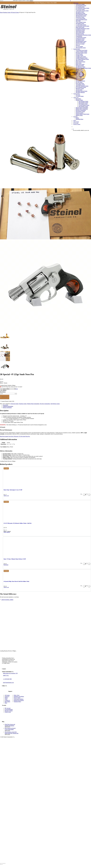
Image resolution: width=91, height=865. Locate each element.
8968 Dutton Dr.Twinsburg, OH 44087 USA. (10, 674)
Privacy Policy (17, 697)
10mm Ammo (9, 808)
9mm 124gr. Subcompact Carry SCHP (13, 489)
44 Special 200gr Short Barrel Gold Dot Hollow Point (16, 581)
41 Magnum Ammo (10, 810)
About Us (7, 696)
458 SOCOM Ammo (11, 779)
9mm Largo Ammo (10, 800)
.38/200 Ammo (9, 805)
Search (31, 0)
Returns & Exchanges (19, 700)
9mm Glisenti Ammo (11, 798)
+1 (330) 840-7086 (7, 679)
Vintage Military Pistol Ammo (13, 850)
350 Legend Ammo (10, 768)
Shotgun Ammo (7, 830)
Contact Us (7, 700)
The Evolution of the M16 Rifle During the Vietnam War (11, 732)
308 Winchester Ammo (11, 752)
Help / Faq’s (16, 695)
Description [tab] (5, 405)
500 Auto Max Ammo (11, 784)
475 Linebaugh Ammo (11, 823)
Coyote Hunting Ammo (14, 841)
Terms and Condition (18, 699)
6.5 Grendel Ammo (10, 743)
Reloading (5, 853)
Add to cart (4, 397)
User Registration (9, 709)
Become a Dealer (9, 710)
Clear (16, 388)
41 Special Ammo (10, 809)
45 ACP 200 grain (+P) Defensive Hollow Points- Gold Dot (17, 523)
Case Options (3, 388)
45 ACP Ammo (9, 816)
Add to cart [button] (6, 495)
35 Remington (9, 772)
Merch (4, 856)
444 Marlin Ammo (10, 776)
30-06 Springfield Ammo (12, 756)
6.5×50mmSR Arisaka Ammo (13, 744)
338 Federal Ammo (10, 767)
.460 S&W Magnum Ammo (12, 822)
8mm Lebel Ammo (10, 763)
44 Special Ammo (10, 812)
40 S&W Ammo (9, 807)
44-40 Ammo (9, 813)
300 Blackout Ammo (11, 749)
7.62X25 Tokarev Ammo (12, 787)
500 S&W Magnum (10, 828)
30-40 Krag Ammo (10, 753)
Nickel (4, 391)
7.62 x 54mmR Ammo (11, 758)
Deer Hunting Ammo (14, 837)
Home (1, 12)
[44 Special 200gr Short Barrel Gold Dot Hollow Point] (14, 579)
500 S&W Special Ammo (12, 827)
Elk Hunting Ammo (13, 840)
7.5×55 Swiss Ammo (11, 754)
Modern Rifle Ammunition (12, 845)
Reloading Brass (10, 855)
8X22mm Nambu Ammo (12, 789)
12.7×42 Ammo (9, 782)
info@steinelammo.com (8, 682)
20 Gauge (8, 831)
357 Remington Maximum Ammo (14, 771)
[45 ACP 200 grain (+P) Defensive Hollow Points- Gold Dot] (14, 521)
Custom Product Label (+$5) (7, 401)
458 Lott (8, 781)
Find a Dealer (6, 858)
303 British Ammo (10, 759)
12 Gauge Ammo (10, 832)
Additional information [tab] (8, 406)
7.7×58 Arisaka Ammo (11, 761)
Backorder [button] (6, 564)
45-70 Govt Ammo (10, 780)
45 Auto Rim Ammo (10, 817)
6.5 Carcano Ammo (10, 745)
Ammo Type (6, 833)
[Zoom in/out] (0, 863)
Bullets (7, 854)
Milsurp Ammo (9, 851)
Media (6, 697)
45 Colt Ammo (9, 818)
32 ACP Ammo (9, 790)
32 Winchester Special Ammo (13, 762)
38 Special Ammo (15, 12)
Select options (7, 532)
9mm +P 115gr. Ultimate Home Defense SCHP (15, 559)
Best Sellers (7, 701)
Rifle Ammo (6, 739)
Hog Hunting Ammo (13, 842)
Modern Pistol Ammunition (33, 403)
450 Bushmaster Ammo (11, 777)
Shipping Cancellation (19, 696)
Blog (6, 702)
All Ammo (7, 695)
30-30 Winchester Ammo (12, 750)
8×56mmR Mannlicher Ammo (13, 765)
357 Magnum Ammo (11, 803)
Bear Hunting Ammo (14, 839)
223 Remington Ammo (11, 742)
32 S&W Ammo (9, 791)
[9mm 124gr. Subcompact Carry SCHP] (14, 488)
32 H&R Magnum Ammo (12, 794)
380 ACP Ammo (10, 796)
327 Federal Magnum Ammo (13, 795)
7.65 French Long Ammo (12, 786)
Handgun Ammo (7, 12)
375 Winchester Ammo (11, 773)
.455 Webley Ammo (10, 821)
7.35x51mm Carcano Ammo (13, 747)
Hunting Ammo (9, 836)
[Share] (3, 863)
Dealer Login (8, 712)
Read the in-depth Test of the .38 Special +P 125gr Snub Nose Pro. (15, 436)
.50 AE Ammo (9, 826)
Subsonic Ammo (10, 849)
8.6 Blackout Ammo (10, 766)
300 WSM (8, 757)
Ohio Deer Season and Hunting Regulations (10, 725)
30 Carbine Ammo (10, 748)
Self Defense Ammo (55, 403)
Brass (1, 391)
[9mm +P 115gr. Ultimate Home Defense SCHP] (14, 557)
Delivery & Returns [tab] (7, 407)
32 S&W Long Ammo (11, 793)
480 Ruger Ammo (10, 825)
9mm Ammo (9, 799)
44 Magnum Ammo (10, 775)
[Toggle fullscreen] (2, 863)
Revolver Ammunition (45, 403)
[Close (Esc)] (4, 863)
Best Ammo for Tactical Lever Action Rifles (10, 729)
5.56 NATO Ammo (10, 740)
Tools (6, 699)
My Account (7, 708)
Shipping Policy (17, 701)
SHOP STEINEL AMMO (7, 599)
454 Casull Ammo (10, 819)
